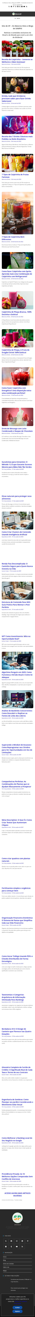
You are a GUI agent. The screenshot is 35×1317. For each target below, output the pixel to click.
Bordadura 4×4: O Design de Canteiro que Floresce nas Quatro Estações (16, 1031)
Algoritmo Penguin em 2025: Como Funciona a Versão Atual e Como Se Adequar (17, 675)
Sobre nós (6, 1267)
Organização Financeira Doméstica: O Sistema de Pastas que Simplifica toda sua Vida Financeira (17, 920)
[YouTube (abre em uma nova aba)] (24, 6)
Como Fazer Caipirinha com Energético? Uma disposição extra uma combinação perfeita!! (16, 390)
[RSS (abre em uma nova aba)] (26, 6)
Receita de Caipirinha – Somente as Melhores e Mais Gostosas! (17, 60)
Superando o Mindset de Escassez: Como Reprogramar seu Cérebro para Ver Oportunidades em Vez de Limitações (17, 749)
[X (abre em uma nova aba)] (9, 6)
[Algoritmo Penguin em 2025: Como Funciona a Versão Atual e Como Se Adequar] (17, 668)
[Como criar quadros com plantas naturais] (17, 855)
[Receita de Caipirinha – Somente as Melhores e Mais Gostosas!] (17, 56)
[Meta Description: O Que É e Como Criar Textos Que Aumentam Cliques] (17, 816)
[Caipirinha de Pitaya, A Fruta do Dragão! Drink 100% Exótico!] (17, 346)
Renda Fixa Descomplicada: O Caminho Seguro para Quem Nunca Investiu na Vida (17, 566)
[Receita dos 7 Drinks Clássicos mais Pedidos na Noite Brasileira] (17, 133)
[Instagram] (16, 1240)
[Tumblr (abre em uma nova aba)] (20, 6)
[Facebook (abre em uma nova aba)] (11, 6)
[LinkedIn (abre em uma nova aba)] (18, 6)
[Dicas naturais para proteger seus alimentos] (17, 492)
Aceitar (17, 1307)
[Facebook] (11, 1240)
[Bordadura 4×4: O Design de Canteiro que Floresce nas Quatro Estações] (17, 1025)
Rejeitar (17, 1311)
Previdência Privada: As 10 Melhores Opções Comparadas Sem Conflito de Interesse (17, 1176)
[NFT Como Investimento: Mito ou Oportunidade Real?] (17, 632)
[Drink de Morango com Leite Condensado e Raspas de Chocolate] (17, 425)
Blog (4, 1260)
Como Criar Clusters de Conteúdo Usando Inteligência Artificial (16, 533)
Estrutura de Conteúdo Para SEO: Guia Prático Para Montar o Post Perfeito (16, 604)
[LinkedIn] (22, 1240)
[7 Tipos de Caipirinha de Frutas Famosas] (17, 171)
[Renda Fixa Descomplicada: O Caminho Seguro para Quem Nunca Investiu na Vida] (17, 560)
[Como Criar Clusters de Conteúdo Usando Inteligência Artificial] (17, 528)
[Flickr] (5, 1246)
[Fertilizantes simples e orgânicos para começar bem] (17, 884)
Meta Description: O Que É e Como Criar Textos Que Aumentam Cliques (17, 822)
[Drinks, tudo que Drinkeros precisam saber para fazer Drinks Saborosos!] (17, 92)
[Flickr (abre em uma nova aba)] (22, 6)
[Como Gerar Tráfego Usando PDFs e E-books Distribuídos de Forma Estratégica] (17, 952)
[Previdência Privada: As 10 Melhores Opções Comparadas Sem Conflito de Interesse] (17, 1170)
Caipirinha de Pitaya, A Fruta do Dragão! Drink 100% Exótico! (15, 351)
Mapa (5, 1271)
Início (4, 1257)
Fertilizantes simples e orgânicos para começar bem (16, 889)
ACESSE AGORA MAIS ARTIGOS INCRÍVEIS (17, 1194)
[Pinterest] (27, 1240)
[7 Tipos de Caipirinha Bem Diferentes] (17, 233)
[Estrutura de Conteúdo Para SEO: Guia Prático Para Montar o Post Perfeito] (17, 598)
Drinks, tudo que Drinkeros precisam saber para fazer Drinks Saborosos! (16, 98)
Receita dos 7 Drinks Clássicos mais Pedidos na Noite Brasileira (17, 137)
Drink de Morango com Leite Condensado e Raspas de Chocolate (17, 429)
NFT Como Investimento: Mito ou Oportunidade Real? (16, 637)
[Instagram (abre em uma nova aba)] (16, 6)
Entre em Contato (8, 1264)
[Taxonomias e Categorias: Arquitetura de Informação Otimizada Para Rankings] (17, 991)
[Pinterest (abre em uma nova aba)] (14, 6)
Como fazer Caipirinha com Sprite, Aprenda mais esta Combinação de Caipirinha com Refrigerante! (17, 274)
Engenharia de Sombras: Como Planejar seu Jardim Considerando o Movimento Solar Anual (17, 1102)
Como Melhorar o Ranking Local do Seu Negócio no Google (17, 1139)
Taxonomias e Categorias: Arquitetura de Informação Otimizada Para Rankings (13, 997)
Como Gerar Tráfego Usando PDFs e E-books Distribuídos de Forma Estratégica (17, 958)
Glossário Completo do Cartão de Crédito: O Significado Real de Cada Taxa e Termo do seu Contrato (17, 1070)
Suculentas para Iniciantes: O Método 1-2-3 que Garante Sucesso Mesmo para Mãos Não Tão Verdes (17, 464)
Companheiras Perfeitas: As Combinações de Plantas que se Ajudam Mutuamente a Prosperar (16, 784)
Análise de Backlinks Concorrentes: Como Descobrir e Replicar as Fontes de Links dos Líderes (17, 713)
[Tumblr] (11, 1246)
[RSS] (22, 1246)
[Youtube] (16, 1246)
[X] (5, 1240)
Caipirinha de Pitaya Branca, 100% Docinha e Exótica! (17, 313)
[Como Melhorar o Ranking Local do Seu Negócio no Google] (17, 1134)
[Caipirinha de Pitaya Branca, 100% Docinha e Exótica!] (17, 308)
